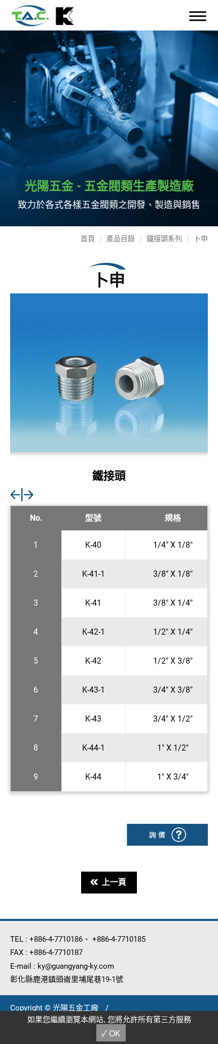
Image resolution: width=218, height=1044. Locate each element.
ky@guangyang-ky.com (76, 966)
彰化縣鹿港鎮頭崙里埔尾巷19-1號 (66, 979)
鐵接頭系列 (164, 238)
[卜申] (109, 372)
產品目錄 (120, 238)
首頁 (88, 238)
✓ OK (111, 1033)
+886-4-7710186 (56, 939)
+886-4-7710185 (119, 939)
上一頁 (114, 882)
